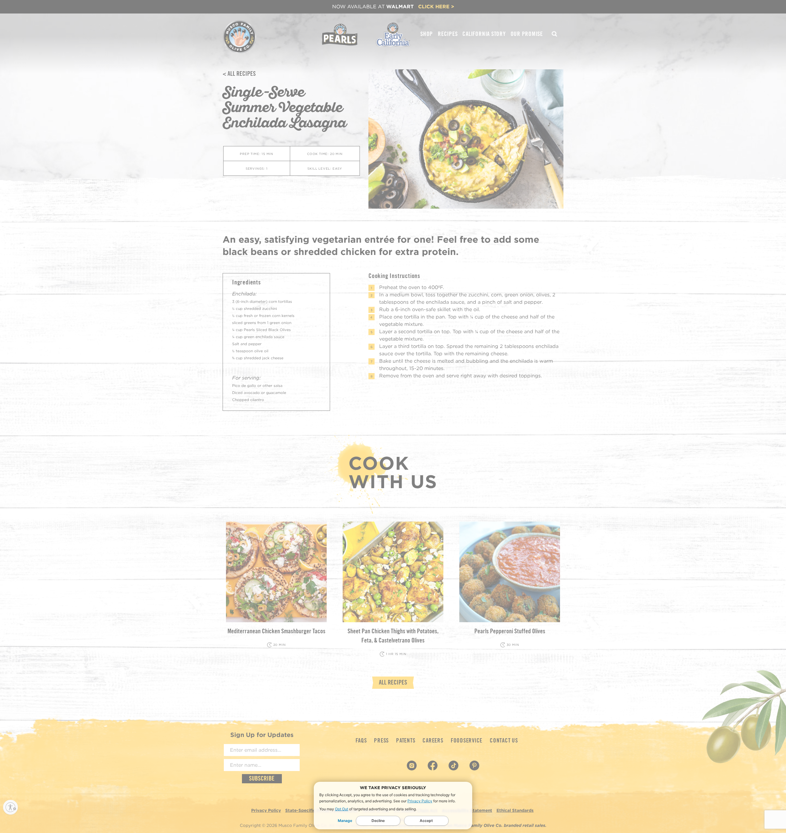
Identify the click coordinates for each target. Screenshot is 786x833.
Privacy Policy (419, 801)
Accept (426, 820)
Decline (378, 820)
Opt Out (341, 809)
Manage (345, 820)
